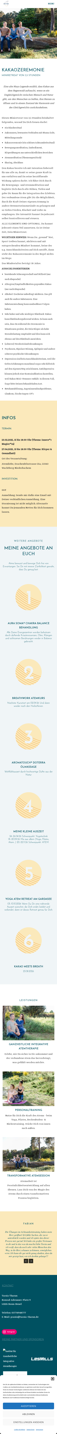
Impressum (39, 1430)
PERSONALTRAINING (28, 1110)
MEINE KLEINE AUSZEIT (28, 831)
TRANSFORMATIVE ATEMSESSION (28, 1176)
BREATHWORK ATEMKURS (28, 698)
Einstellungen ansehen (28, 1422)
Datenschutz (30, 1430)
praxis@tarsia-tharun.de (25, 1317)
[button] (52, 1378)
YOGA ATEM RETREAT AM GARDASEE (28, 899)
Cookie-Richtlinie (19, 1430)
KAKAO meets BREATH (28, 966)
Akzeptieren (28, 1406)
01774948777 (19, 1313)
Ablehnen (28, 1414)
